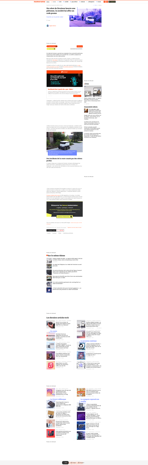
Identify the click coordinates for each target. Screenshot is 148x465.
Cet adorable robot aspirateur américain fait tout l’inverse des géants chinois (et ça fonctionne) (95, 111)
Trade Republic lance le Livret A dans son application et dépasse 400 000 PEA (63, 404)
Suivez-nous (79, 46)
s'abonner (113, 1)
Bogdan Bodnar (52, 25)
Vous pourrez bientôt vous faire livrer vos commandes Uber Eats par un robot (67, 277)
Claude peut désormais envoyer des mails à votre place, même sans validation (63, 423)
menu (47, 1)
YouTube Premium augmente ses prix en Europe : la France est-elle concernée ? (63, 336)
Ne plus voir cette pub (51, 43)
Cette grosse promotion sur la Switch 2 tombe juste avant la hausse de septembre (63, 433)
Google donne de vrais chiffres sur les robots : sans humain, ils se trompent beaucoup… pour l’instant (92, 117)
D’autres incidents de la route (53, 195)
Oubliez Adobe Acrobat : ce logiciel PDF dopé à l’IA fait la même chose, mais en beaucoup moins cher (67, 259)
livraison (54, 233)
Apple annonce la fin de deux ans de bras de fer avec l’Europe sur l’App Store (92, 425)
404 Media (54, 60)
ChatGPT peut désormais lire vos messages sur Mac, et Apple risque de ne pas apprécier (93, 334)
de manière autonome (68, 66)
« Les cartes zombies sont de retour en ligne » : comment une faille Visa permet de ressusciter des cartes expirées (63, 414)
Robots (100, 5)
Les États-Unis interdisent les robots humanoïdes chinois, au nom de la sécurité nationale (92, 123)
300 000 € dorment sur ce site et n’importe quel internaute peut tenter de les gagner (93, 392)
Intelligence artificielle (68, 233)
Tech (96, 5)
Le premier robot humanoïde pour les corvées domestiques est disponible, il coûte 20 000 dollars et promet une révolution (92, 135)
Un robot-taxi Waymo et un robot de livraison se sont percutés (67, 265)
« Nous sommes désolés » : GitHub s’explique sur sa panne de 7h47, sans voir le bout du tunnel (93, 345)
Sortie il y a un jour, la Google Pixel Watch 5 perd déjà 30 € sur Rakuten (63, 324)
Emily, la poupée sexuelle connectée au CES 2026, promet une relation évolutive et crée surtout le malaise (92, 128)
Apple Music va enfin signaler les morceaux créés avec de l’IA (62, 364)
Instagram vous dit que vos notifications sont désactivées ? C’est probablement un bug (63, 392)
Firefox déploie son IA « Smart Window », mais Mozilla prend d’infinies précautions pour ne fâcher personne (93, 416)
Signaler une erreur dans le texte (74, 227)
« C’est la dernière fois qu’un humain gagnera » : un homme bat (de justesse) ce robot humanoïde (67, 288)
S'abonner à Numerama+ (63, 216)
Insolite (49, 233)
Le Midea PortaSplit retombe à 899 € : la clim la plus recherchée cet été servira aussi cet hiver (63, 346)
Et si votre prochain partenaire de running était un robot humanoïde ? (66, 283)
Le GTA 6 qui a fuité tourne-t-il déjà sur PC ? (93, 354)
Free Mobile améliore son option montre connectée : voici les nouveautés (63, 355)
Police (60, 233)
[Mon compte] (105, 2)
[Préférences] (107, 2)
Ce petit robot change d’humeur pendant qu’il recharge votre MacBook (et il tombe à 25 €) (93, 435)
